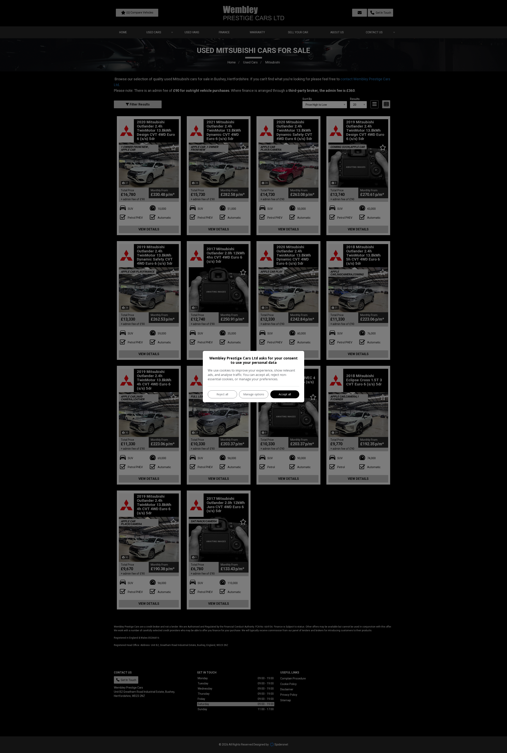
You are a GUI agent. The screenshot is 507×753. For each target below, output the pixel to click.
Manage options (253, 394)
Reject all (222, 394)
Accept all (285, 394)
